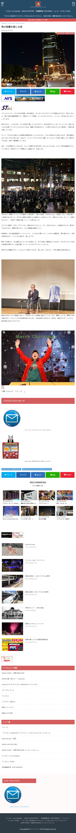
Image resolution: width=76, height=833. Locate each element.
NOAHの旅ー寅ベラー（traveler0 (13, 679)
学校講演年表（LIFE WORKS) (44, 11)
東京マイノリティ (8, 707)
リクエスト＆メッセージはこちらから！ (19, 806)
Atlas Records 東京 (9, 738)
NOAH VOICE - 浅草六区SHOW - (12, 469)
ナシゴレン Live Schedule (13, 11)
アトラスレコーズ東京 (37, 829)
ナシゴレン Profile (65, 11)
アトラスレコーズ (8, 690)
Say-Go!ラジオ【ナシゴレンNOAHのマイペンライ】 (37, 469)
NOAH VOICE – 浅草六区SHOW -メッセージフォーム (58, 16)
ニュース (56, 11)
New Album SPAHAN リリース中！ (38, 20)
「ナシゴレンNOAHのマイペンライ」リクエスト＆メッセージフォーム (22, 16)
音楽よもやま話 (7, 713)
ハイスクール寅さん (9, 702)
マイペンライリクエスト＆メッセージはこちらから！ (38, 430)
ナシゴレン (5, 696)
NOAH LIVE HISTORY (28, 11)
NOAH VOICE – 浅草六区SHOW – (13, 673)
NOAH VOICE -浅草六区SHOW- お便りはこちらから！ (38, 461)
